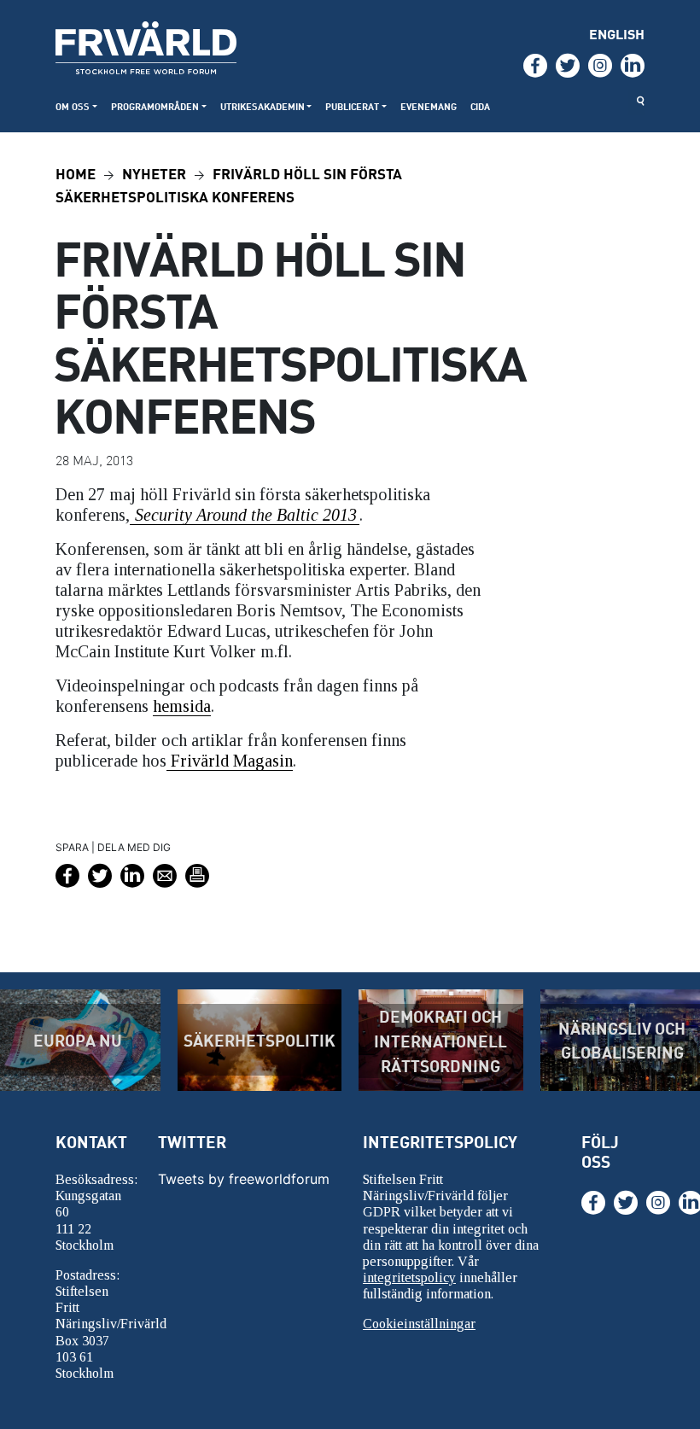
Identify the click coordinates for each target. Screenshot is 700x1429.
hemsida (182, 706)
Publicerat (352, 106)
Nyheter (154, 173)
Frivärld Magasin (229, 760)
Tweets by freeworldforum (244, 1178)
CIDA (480, 106)
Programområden (155, 106)
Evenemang (428, 106)
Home (75, 173)
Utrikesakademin (262, 106)
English (617, 34)
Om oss (72, 106)
